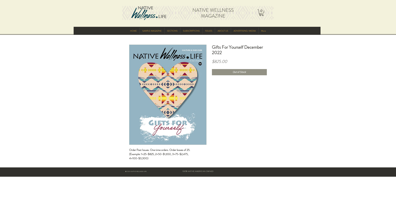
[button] (261, 12)
